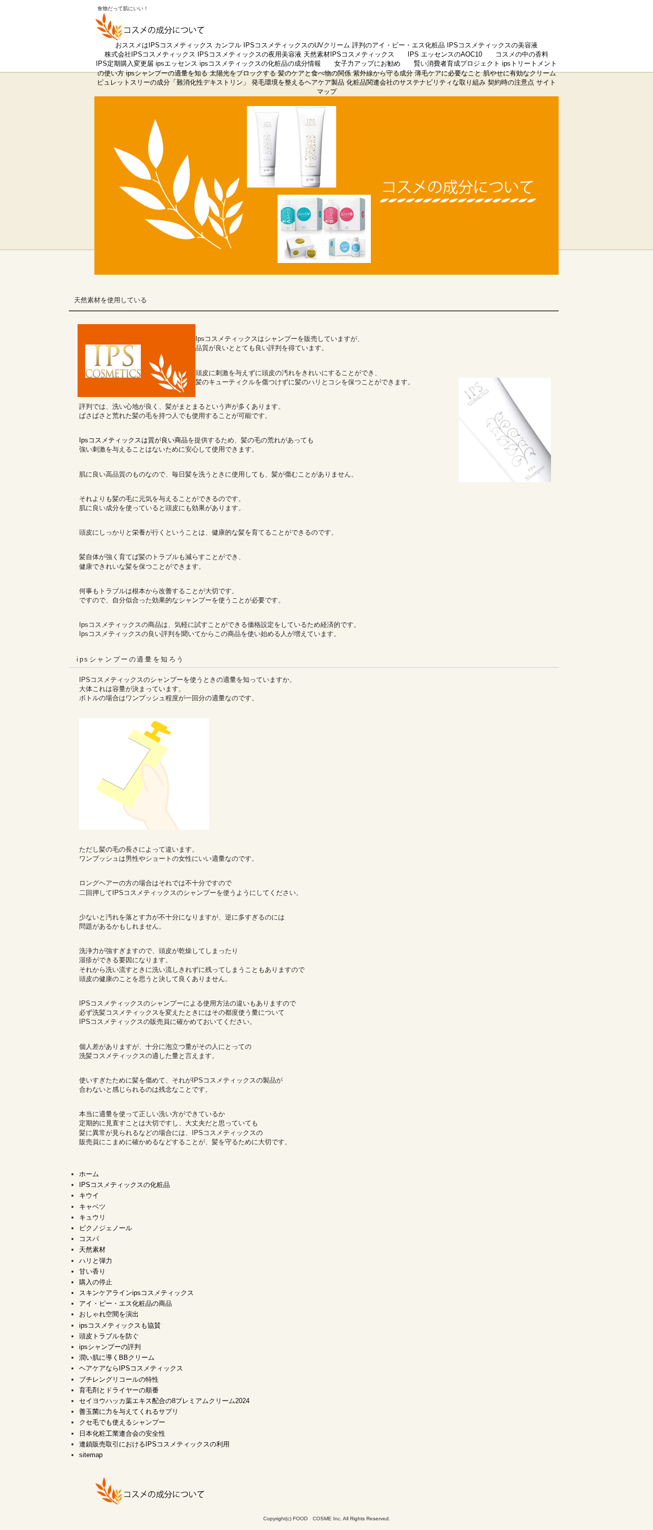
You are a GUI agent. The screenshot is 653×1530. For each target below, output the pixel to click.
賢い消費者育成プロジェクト (457, 63)
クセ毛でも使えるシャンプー (122, 1422)
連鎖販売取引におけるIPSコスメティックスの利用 (154, 1444)
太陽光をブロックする (243, 73)
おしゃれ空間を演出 (109, 1314)
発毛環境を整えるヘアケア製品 (298, 82)
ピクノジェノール (105, 1228)
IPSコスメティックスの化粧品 (124, 1185)
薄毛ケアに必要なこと (448, 73)
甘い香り (92, 1271)
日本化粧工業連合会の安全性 (122, 1433)
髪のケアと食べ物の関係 (314, 73)
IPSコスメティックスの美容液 (492, 45)
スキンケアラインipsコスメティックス (136, 1293)
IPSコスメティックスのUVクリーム (296, 45)
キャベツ (92, 1206)
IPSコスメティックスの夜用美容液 (249, 54)
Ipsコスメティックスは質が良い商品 (133, 440)
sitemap (91, 1455)
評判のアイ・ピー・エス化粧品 (398, 45)
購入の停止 (95, 1282)
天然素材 (92, 1249)
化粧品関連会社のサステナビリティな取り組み (416, 82)
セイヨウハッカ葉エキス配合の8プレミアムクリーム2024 (164, 1401)
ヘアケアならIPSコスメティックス (131, 1368)
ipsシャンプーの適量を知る (167, 73)
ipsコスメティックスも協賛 (120, 1325)
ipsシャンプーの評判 (110, 1347)
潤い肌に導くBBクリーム (117, 1357)
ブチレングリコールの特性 (119, 1379)
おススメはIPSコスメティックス (164, 45)
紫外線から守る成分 (383, 73)
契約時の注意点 (511, 82)
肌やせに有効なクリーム (519, 73)
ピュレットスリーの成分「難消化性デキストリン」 (173, 82)
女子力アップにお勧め (367, 63)
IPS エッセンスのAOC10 (445, 54)
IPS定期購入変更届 (125, 63)
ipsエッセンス (176, 63)
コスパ (89, 1239)
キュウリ (92, 1217)
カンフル (228, 45)
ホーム (89, 1174)
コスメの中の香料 (521, 54)
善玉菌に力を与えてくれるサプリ (129, 1411)
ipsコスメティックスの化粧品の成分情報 (260, 63)
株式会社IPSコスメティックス (150, 54)
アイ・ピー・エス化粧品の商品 (125, 1303)
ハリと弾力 (95, 1260)
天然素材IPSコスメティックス (349, 54)
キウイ (89, 1195)
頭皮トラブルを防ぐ (109, 1336)
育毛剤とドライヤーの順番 (119, 1390)
